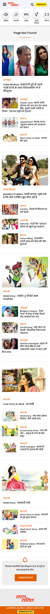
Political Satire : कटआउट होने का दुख (32, 545)
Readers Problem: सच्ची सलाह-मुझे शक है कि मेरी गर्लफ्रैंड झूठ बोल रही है (25, 195)
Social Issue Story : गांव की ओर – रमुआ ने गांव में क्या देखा (33, 433)
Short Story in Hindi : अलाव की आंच (33, 139)
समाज (23, 118)
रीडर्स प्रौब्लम (36, 22)
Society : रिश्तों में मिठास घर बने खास (33, 210)
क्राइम (23, 235)
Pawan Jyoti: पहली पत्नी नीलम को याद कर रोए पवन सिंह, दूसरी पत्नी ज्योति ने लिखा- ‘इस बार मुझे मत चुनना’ (24, 107)
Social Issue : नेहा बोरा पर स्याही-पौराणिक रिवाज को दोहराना (33, 330)
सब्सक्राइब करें (26, 577)
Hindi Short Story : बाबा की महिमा (33, 531)
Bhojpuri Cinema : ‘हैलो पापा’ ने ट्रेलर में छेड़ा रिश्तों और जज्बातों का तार (32, 314)
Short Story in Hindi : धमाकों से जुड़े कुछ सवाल (34, 516)
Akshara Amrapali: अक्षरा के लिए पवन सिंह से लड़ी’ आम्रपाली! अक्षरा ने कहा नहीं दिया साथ (25, 348)
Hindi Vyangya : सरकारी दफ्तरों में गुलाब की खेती (32, 448)
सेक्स (26, 21)
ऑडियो (5, 21)
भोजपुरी (7, 80)
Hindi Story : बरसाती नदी (16, 502)
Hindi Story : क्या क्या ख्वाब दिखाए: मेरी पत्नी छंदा (33, 417)
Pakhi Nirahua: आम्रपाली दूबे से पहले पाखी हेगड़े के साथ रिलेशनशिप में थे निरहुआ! (22, 87)
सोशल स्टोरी (26, 526)
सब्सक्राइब (41, 4)
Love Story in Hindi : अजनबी (18, 404)
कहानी (16, 21)
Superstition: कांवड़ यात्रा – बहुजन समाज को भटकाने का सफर (33, 124)
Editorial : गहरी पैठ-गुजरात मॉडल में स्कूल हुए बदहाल (33, 225)
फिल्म (47, 21)
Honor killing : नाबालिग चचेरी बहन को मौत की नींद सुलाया (33, 241)
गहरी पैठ (24, 220)
